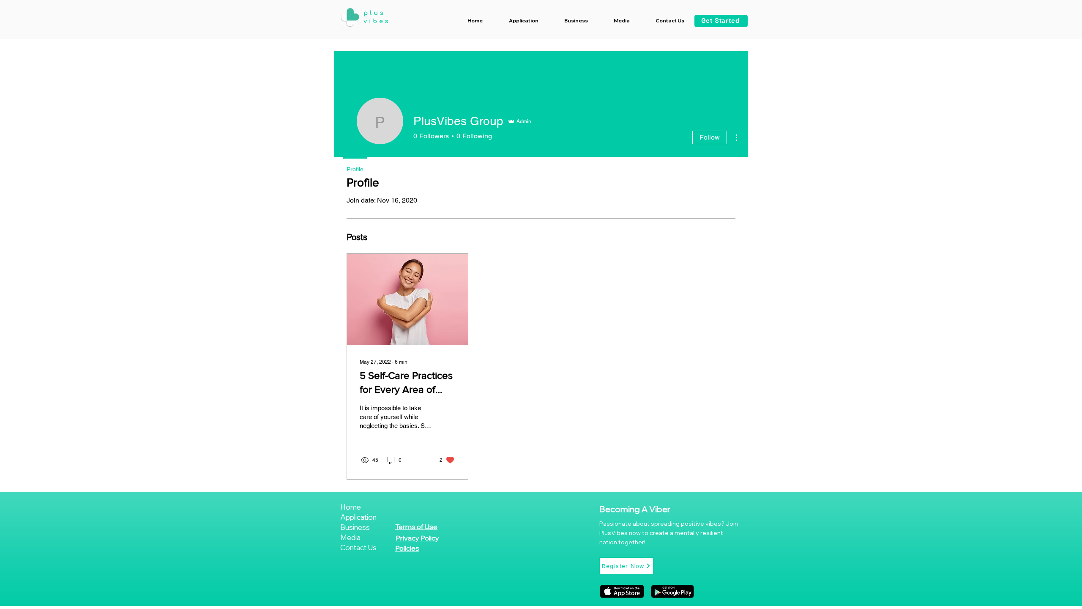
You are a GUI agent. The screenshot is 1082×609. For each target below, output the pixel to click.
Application (358, 517)
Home (350, 506)
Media (350, 537)
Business (355, 527)
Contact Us (358, 547)
